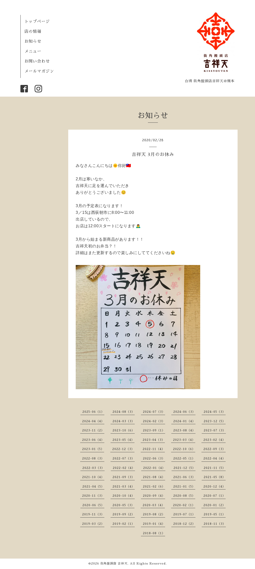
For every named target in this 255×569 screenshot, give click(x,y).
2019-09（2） (124, 514)
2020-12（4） (214, 486)
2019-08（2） (154, 514)
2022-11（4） (154, 449)
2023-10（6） (124, 430)
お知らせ (32, 41)
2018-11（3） (215, 523)
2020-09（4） (154, 495)
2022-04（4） (214, 458)
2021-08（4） (154, 477)
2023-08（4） (184, 430)
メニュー (32, 51)
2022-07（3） (124, 458)
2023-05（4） (123, 439)
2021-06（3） (184, 477)
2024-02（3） (154, 421)
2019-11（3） (93, 514)
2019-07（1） (184, 514)
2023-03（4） (184, 439)
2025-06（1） (93, 411)
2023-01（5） (93, 449)
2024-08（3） (124, 411)
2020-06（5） (93, 505)
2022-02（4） (124, 467)
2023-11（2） (93, 430)
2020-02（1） (184, 505)
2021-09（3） (124, 477)
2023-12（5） (215, 421)
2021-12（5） (184, 467)
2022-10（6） (184, 449)
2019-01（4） (154, 523)
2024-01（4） (184, 421)
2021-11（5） (215, 467)
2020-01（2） (214, 505)
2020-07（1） (214, 495)
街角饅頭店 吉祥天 (114, 563)
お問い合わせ (37, 61)
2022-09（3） (214, 449)
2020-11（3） (93, 495)
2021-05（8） (215, 477)
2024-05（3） (215, 411)
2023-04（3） (154, 439)
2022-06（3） (154, 458)
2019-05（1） (215, 514)
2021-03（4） (124, 486)
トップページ (37, 22)
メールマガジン (39, 71)
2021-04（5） (93, 486)
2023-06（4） (93, 439)
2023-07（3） (215, 430)
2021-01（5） (184, 486)
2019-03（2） (93, 523)
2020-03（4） (154, 505)
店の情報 (32, 32)
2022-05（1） (184, 458)
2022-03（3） (93, 467)
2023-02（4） (214, 439)
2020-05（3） (123, 505)
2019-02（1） (124, 523)
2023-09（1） (154, 430)
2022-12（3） (123, 449)
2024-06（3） (184, 411)
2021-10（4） (93, 477)
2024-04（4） (93, 421)
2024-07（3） (154, 411)
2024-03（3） (124, 421)
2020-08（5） (184, 495)
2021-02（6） (154, 486)
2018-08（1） (154, 533)
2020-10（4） (124, 495)
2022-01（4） (154, 467)
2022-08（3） (93, 458)
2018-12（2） (184, 523)
